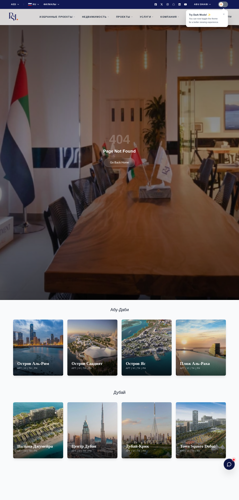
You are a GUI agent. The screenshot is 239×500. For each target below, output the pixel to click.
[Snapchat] (173, 4)
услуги (145, 16)
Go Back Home (119, 162)
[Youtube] (185, 4)
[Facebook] (155, 4)
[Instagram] (167, 4)
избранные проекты (56, 16)
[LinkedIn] (179, 4)
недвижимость (94, 16)
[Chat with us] (229, 464)
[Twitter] (161, 4)
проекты (123, 16)
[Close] (224, 14)
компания (168, 16)
